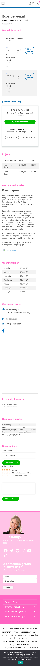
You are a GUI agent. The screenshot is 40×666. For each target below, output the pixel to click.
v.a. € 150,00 (19, 77)
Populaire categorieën (15, 611)
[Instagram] (23, 550)
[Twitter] (11, 550)
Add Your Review (11, 463)
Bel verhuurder (27, 137)
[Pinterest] (17, 550)
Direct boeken (30, 50)
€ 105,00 (22, 165)
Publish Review (10, 499)
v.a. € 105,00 (19, 51)
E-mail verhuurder (12, 137)
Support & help (12, 602)
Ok (21, 663)
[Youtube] (29, 550)
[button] (3, 3)
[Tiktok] (6, 555)
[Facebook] (6, 550)
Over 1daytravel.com (14, 606)
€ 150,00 (22, 172)
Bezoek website (21, 122)
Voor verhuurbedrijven (15, 616)
